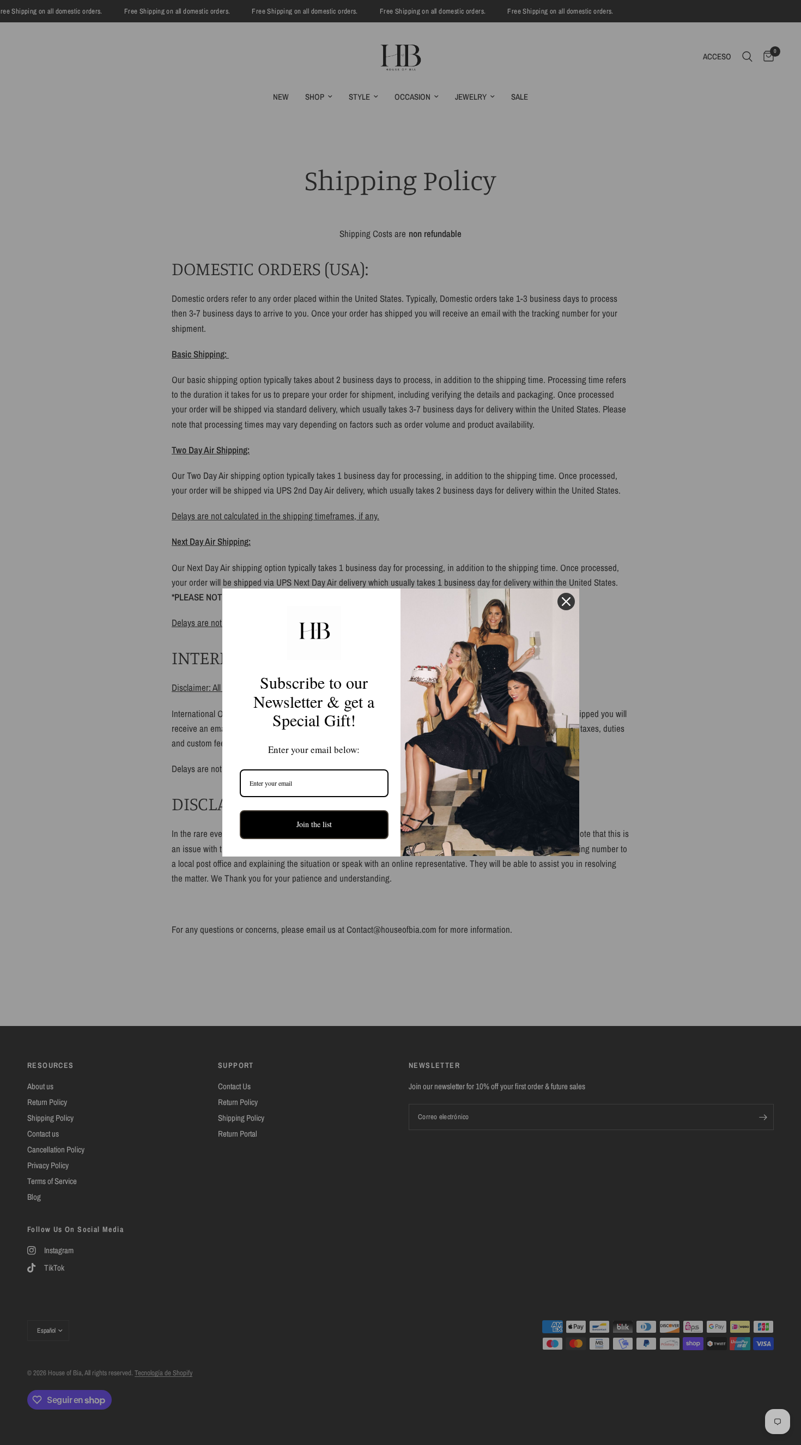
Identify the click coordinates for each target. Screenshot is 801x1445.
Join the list (314, 824)
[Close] (566, 601)
